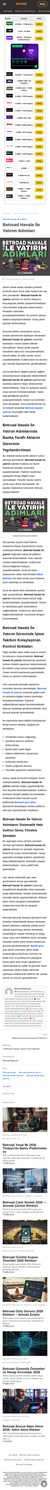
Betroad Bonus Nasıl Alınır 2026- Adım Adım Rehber (23, 1427)
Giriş (42, 4)
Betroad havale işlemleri (13, 1075)
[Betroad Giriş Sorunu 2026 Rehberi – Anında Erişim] (25, 1289)
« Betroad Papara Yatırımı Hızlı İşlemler (21, 1049)
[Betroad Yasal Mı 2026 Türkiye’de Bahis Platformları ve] (25, 1119)
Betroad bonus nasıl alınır (16, 1416)
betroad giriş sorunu (34, 1305)
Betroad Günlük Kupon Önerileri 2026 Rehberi (20, 1258)
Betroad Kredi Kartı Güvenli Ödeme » (29, 1038)
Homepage (7, 213)
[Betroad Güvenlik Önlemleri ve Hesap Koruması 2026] (25, 1343)
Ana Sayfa (7, 11)
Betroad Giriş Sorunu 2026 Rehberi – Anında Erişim (23, 1312)
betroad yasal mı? (11, 1138)
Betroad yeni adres (25, 802)
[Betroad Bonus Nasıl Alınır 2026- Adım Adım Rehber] (25, 1401)
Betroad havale (9, 1072)
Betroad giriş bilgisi (13, 1247)
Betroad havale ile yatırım (26, 213)
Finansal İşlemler (33, 1196)
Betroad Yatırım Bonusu (25, 11)
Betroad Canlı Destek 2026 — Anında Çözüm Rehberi (25, 1203)
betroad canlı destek (13, 1196)
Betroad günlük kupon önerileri (18, 1251)
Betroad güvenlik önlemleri (16, 1362)
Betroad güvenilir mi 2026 (15, 1135)
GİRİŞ (39, 24)
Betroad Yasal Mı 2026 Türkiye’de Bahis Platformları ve (25, 1148)
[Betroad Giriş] (22, 4)
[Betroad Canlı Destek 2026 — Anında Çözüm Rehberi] (25, 1180)
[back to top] (44, 1484)
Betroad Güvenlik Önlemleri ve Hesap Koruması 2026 (24, 1370)
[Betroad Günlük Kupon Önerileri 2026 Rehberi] (25, 1232)
